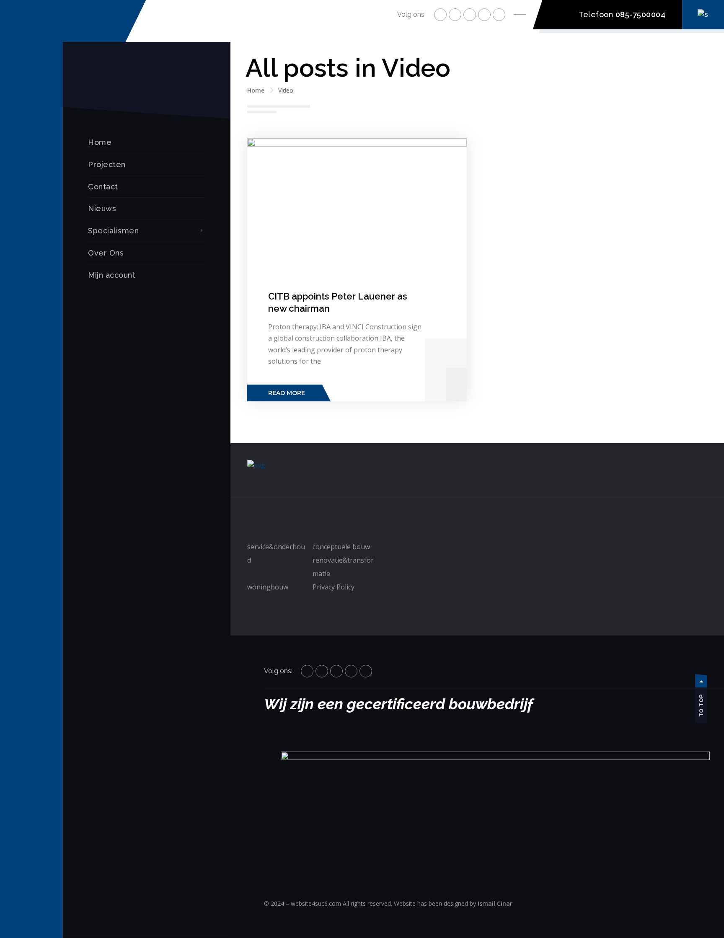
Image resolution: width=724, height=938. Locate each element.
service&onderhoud (276, 553)
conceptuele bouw (341, 546)
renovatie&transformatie (343, 567)
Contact (103, 186)
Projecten (107, 164)
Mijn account (111, 275)
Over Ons (106, 252)
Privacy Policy (333, 587)
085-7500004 (640, 14)
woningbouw (267, 587)
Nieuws (102, 208)
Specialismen (113, 230)
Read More (286, 393)
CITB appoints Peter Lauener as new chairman (337, 302)
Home (99, 142)
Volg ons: (411, 14)
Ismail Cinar (495, 903)
